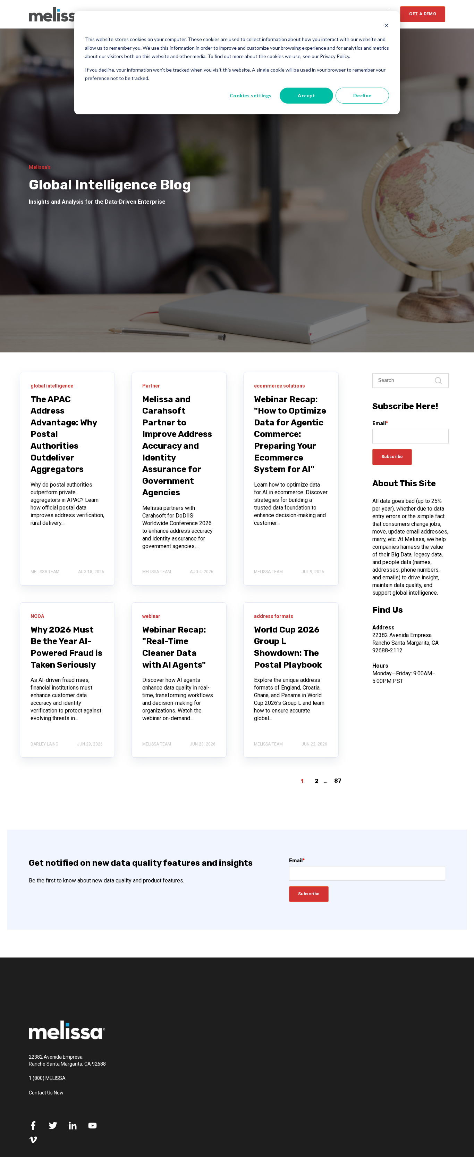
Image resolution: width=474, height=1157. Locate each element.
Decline (362, 95)
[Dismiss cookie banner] (386, 26)
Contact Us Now (46, 1092)
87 (337, 780)
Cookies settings (251, 95)
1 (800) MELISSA (47, 1078)
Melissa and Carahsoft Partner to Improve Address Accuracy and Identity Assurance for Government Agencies (177, 446)
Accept (306, 95)
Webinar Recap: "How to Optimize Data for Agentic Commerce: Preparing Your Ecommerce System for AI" (290, 434)
